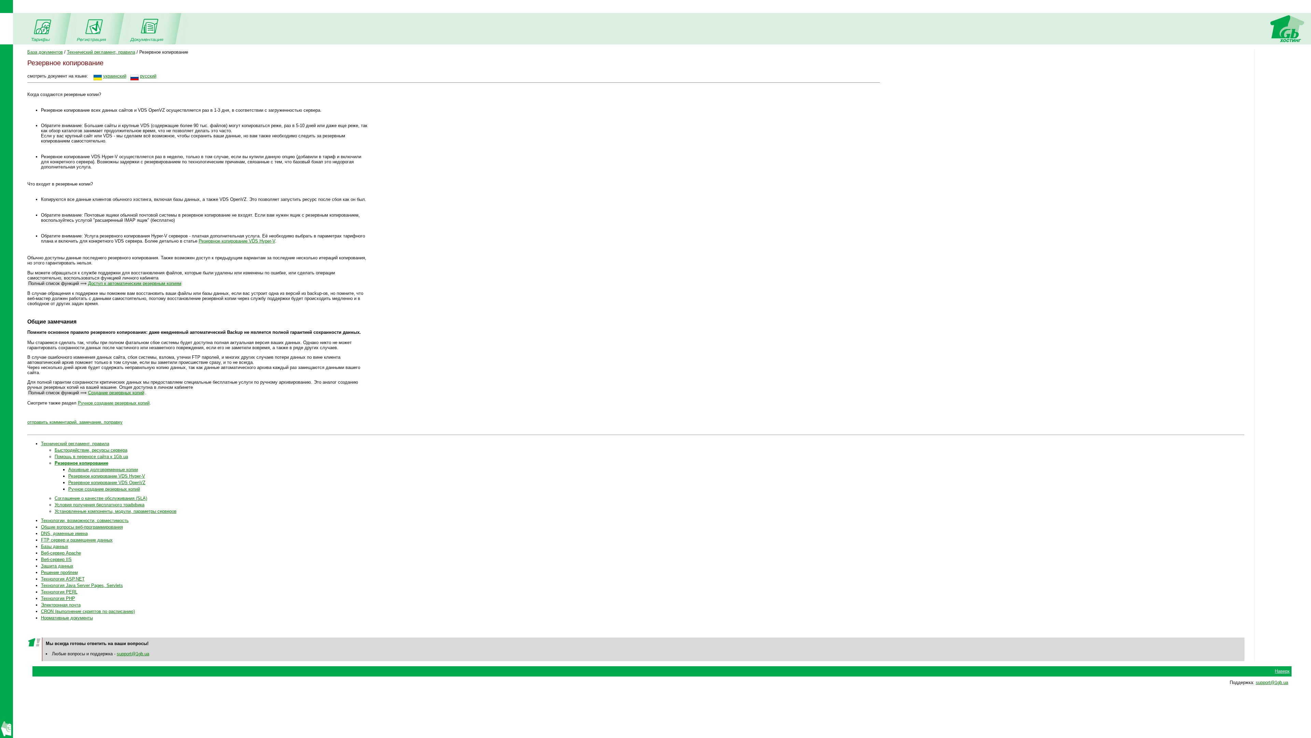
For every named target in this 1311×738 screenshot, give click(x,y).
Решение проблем (59, 572)
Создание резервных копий (116, 392)
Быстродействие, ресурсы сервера (91, 450)
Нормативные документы (67, 617)
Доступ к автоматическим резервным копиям (134, 283)
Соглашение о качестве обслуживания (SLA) (101, 498)
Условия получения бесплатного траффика (99, 504)
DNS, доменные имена (64, 533)
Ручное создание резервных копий (114, 403)
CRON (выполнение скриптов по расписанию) (88, 611)
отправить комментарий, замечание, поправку (75, 422)
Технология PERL (59, 591)
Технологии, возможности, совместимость (85, 520)
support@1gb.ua (133, 653)
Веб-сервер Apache (61, 553)
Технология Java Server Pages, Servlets (82, 585)
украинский (114, 76)
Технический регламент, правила (101, 52)
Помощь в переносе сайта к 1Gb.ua (91, 456)
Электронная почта (61, 604)
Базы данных (54, 546)
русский (148, 76)
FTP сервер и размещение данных (77, 540)
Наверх (1282, 671)
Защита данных (57, 566)
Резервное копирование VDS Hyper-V (237, 241)
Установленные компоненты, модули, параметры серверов (116, 511)
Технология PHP (58, 598)
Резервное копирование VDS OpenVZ (106, 482)
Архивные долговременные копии (103, 469)
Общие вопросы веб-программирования (82, 527)
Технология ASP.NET (63, 579)
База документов (45, 52)
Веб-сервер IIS (56, 559)
